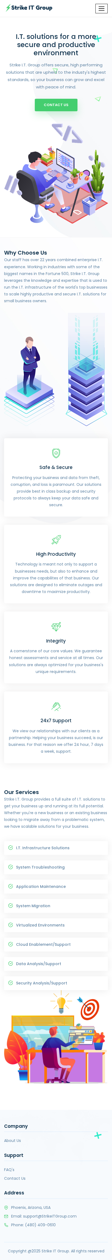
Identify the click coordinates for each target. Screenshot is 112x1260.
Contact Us (56, 104)
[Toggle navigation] (101, 8)
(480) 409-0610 (40, 1225)
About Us (12, 1140)
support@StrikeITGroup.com (50, 1216)
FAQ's (9, 1169)
